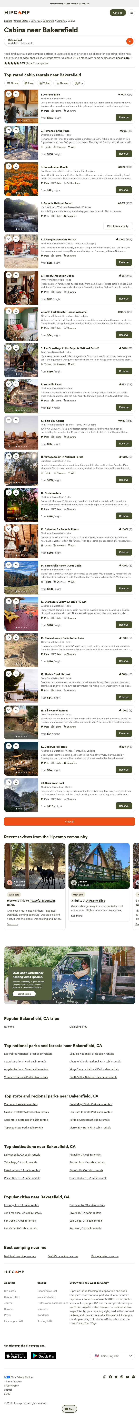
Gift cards (10, 1291)
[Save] (9, 94)
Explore (8, 20)
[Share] (16, 94)
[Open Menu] (131, 12)
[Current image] (16, 120)
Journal (8, 1303)
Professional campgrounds (52, 1303)
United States (21, 20)
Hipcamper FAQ (13, 1321)
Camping (61, 20)
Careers (8, 1309)
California (36, 20)
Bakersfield (48, 20)
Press (7, 1315)
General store (12, 1297)
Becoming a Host (47, 1291)
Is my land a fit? (46, 1297)
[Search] (129, 41)
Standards (43, 1315)
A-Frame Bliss (95, 900)
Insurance (42, 1309)
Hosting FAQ (44, 1321)
